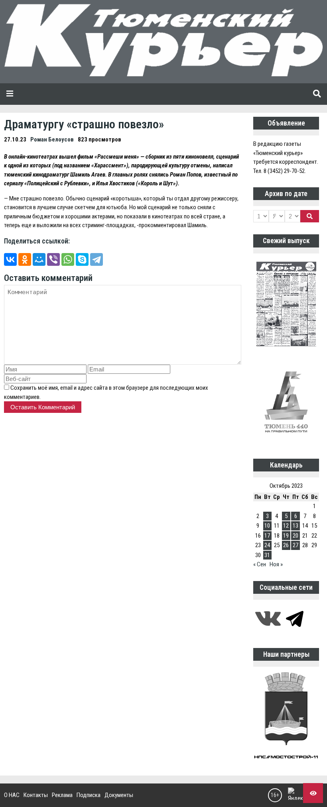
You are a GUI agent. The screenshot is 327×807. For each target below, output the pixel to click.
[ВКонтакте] (10, 259)
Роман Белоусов (52, 139)
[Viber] (53, 259)
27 (295, 545)
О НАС (12, 795)
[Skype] (82, 259)
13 (295, 525)
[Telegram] (96, 259)
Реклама (62, 795)
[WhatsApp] (67, 259)
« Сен (259, 564)
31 (267, 555)
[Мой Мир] (39, 259)
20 (295, 535)
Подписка (88, 795)
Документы (118, 795)
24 (267, 545)
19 (286, 535)
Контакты (36, 795)
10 (267, 525)
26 (286, 545)
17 (267, 535)
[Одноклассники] (24, 259)
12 (286, 525)
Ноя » (276, 564)
